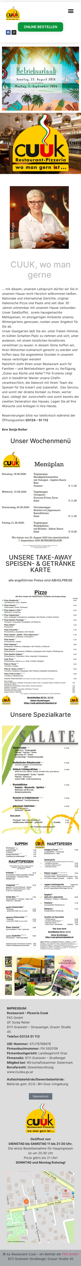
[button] (70, 11)
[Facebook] (8, 32)
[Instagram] (14, 32)
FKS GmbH (70, 1254)
